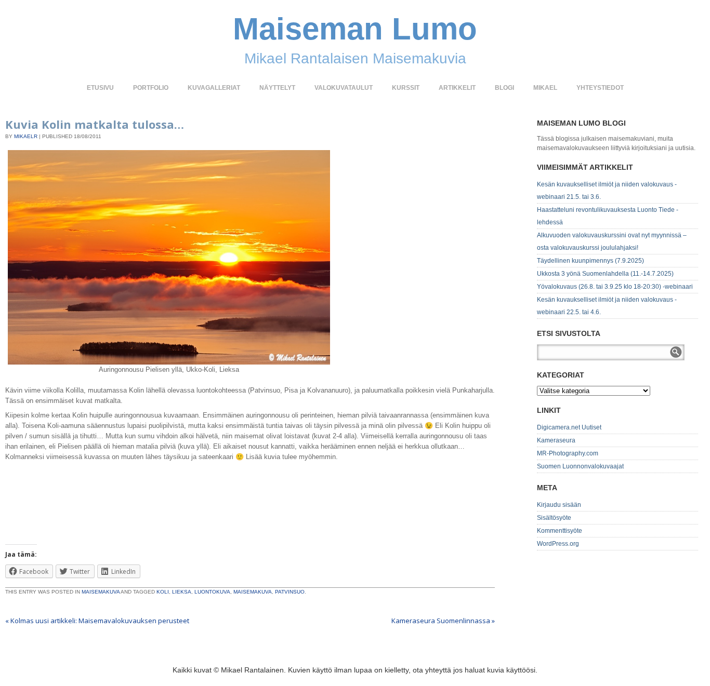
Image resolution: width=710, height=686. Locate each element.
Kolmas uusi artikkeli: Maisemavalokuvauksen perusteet (97, 620)
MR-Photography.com (567, 453)
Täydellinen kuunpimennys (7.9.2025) (590, 260)
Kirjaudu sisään (559, 504)
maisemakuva (252, 592)
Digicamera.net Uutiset (569, 427)
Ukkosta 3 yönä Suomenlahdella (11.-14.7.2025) (605, 273)
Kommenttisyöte (559, 530)
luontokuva (212, 592)
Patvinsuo (290, 592)
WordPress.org (558, 543)
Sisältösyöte (554, 517)
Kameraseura (556, 440)
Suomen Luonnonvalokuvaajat (580, 466)
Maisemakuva (101, 592)
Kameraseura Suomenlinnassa (443, 620)
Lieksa (181, 592)
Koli (162, 592)
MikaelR (25, 136)
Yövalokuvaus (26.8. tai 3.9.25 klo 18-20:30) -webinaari (615, 286)
